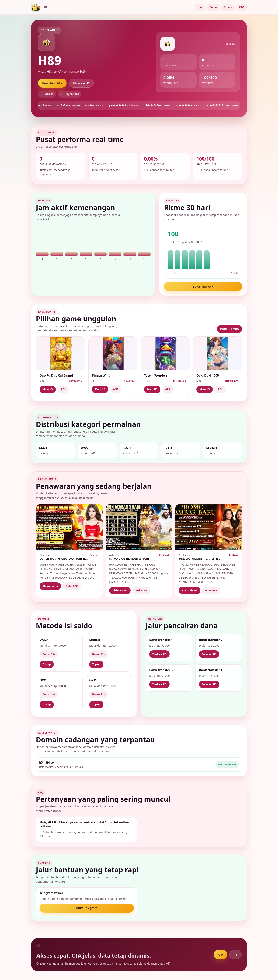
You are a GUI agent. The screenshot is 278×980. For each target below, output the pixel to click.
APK (63, 389)
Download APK (52, 83)
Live (199, 7)
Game (213, 7)
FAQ (241, 7)
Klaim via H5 (50, 586)
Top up (47, 664)
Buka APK (72, 586)
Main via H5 (81, 83)
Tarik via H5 (159, 654)
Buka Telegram (86, 908)
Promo (228, 7)
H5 (235, 954)
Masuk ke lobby (229, 328)
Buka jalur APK (203, 286)
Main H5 (48, 389)
